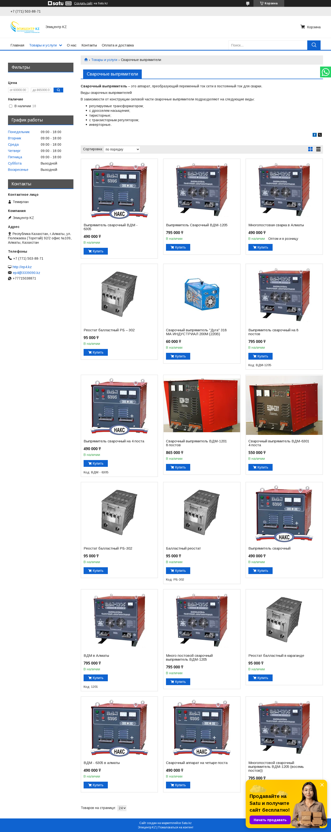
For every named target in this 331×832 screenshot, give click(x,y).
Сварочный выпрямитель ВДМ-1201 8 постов (196, 443)
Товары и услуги (43, 45)
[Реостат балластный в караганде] (284, 620)
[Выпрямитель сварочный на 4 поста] (119, 405)
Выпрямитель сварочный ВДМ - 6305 (111, 227)
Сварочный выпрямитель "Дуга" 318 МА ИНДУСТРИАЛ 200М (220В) (196, 332)
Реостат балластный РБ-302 (108, 548)
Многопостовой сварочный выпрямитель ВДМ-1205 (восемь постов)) (276, 766)
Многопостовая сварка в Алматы (276, 225)
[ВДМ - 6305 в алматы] (119, 727)
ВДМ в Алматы (96, 656)
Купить (98, 251)
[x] (320, 135)
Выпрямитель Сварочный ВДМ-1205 (197, 225)
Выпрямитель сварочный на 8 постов (273, 332)
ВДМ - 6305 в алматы (102, 763)
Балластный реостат (183, 548)
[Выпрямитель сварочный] (284, 512)
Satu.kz (187, 823)
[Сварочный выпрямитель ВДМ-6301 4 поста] (284, 405)
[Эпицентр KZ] (24, 27)
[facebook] (315, 135)
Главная (17, 45)
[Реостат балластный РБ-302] (119, 512)
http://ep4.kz (22, 267)
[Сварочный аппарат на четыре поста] (202, 727)
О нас (72, 45)
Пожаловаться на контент (175, 827)
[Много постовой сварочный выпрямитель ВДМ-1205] (202, 620)
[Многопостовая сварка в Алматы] (284, 189)
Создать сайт (83, 3)
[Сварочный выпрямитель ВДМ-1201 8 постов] (202, 405)
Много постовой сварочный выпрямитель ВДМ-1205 (189, 657)
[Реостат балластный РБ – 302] (119, 294)
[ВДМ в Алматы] (119, 620)
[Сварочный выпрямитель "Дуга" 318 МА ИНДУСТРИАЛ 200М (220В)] (202, 294)
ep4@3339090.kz (26, 273)
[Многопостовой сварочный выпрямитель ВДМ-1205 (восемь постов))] (284, 727)
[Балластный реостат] (202, 512)
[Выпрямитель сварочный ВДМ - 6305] (119, 189)
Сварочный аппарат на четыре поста (197, 763)
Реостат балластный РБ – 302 (109, 330)
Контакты (89, 45)
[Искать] (314, 45)
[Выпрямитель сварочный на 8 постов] (284, 294)
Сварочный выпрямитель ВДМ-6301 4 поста (278, 443)
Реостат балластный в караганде (276, 656)
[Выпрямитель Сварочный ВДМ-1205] (202, 189)
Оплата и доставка (118, 45)
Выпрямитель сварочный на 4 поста (114, 441)
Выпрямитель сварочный (269, 548)
